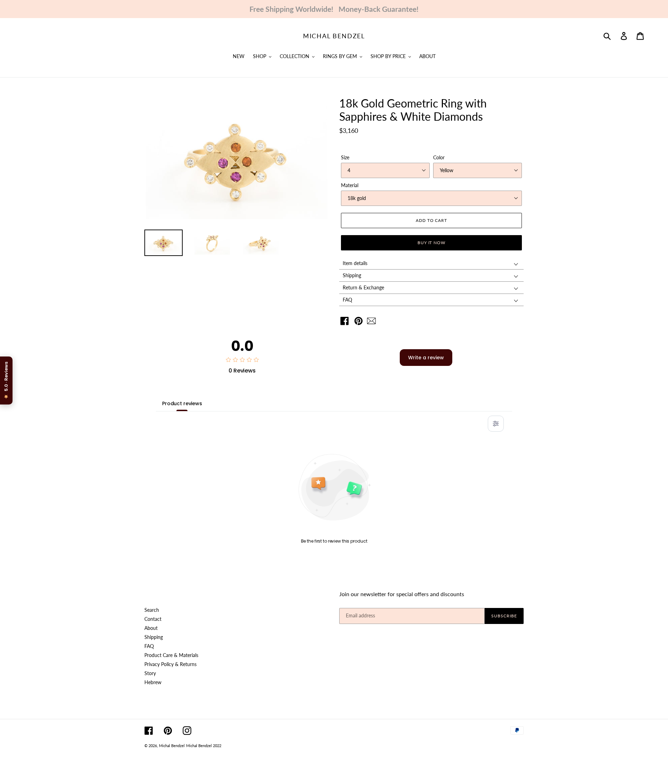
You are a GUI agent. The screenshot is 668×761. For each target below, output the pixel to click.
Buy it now (432, 242)
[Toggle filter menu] (496, 424)
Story (150, 673)
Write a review (426, 357)
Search (151, 610)
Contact (152, 619)
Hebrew (152, 682)
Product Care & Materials (171, 655)
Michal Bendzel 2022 (203, 745)
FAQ (149, 646)
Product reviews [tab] (182, 403)
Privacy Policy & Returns (170, 664)
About (151, 628)
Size (345, 157)
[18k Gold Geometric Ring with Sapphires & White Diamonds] (373, 323)
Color (439, 157)
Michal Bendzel (334, 36)
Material (349, 185)
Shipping (153, 637)
